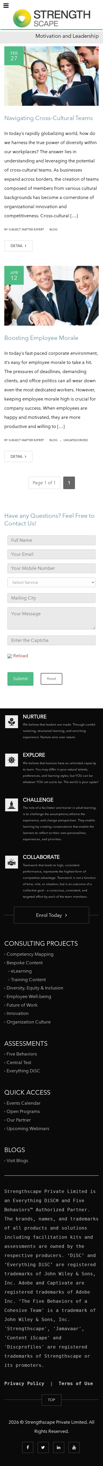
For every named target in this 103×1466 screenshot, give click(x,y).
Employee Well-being (29, 996)
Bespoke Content (25, 962)
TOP (51, 1399)
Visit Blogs (17, 1160)
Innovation (18, 1013)
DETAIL (17, 245)
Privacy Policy (24, 1383)
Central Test (19, 1062)
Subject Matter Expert (26, 229)
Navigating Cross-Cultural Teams (48, 117)
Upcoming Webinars (28, 1128)
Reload (20, 655)
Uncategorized (76, 440)
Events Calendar (24, 1103)
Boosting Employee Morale (41, 337)
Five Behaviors (22, 1054)
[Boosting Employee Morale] (51, 295)
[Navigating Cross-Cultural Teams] (51, 76)
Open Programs (23, 1111)
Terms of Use (76, 1383)
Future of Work (22, 1005)
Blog (53, 229)
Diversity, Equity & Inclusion (35, 988)
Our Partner (19, 1120)
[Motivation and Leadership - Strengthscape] (51, 23)
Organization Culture (29, 1022)
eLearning (21, 971)
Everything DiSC (24, 1070)
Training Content (28, 979)
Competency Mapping (30, 954)
